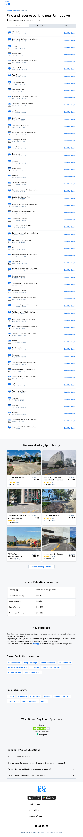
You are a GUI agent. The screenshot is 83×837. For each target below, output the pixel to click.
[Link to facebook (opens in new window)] (36, 827)
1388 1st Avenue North (51, 667)
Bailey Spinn (35, 696)
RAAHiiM (47, 696)
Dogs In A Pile (13, 701)
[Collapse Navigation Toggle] (78, 3)
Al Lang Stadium (14, 672)
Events (18, 26)
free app (35, 643)
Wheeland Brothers (62, 696)
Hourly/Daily (41, 26)
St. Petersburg (65, 663)
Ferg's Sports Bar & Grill (17, 667)
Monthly (64, 26)
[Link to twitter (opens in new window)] (43, 827)
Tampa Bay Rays (30, 663)
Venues (16, 10)
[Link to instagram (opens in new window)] (39, 827)
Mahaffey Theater (48, 663)
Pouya (43, 701)
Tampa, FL (10, 10)
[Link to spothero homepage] (41, 789)
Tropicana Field (14, 663)
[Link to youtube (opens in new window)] (47, 827)
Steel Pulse (22, 696)
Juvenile (11, 696)
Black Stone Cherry (30, 701)
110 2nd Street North (32, 672)
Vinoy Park (34, 667)
